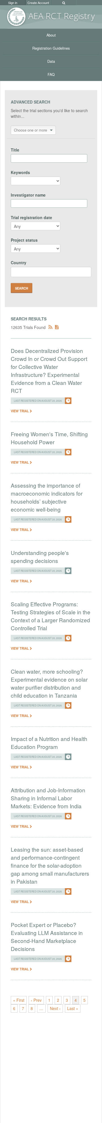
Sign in (12, 2)
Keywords (20, 172)
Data (51, 61)
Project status (24, 240)
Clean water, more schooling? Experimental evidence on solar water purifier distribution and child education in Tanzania (49, 683)
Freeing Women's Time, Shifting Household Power (49, 438)
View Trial (20, 411)
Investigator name (28, 195)
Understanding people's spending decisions (40, 556)
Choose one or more (30, 130)
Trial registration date (31, 217)
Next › (55, 1008)
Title (15, 150)
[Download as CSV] (57, 327)
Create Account (38, 2)
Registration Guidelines (51, 48)
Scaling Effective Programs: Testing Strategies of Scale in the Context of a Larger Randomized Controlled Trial (50, 616)
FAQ (51, 74)
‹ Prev (36, 1000)
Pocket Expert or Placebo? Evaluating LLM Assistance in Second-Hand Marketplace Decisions (47, 936)
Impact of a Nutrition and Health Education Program (49, 742)
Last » (72, 1008)
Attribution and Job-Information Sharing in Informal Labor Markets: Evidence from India (48, 798)
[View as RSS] (50, 327)
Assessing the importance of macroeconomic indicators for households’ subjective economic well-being (46, 497)
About (51, 35)
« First (18, 1000)
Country (18, 262)
